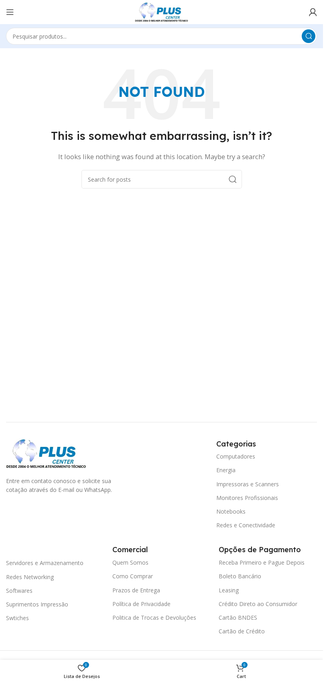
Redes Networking (30, 577)
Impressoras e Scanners (247, 484)
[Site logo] (161, 11)
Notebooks (231, 511)
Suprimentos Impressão (37, 604)
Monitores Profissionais (247, 498)
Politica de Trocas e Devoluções (154, 617)
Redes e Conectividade (245, 525)
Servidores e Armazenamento (44, 563)
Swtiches (17, 618)
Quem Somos (130, 562)
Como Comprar (132, 576)
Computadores (235, 456)
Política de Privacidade (141, 604)
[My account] (313, 12)
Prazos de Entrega (136, 590)
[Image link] (46, 453)
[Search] (308, 36)
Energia (226, 470)
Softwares (19, 590)
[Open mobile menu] (10, 12)
